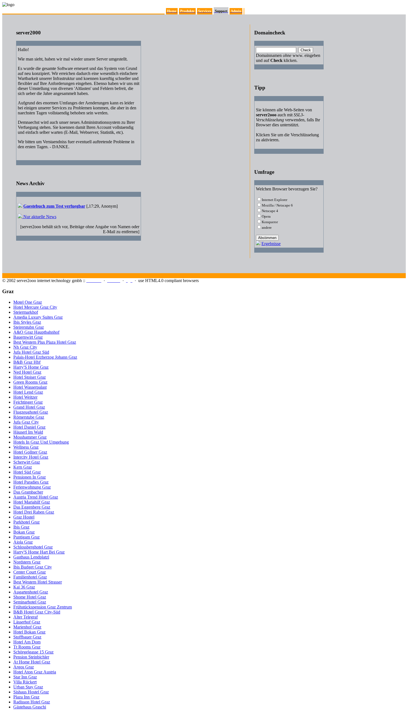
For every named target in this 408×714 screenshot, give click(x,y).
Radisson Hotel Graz (31, 702)
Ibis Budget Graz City (32, 567)
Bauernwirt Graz (28, 337)
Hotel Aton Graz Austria (34, 672)
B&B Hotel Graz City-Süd (36, 612)
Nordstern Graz (27, 562)
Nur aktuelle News (39, 216)
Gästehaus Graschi (29, 707)
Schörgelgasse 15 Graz (33, 652)
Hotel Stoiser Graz (29, 377)
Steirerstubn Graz (28, 327)
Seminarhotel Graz (29, 602)
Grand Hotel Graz (29, 407)
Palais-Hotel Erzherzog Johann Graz (45, 357)
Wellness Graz (26, 447)
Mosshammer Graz (30, 437)
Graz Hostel (23, 517)
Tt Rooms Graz (27, 647)
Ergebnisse (271, 243)
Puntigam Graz (26, 537)
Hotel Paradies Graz (31, 482)
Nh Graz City (25, 347)
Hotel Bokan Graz (29, 632)
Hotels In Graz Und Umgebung (41, 442)
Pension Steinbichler (31, 657)
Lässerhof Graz (26, 622)
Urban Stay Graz (28, 687)
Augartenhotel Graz (30, 592)
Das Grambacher (28, 492)
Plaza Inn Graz (26, 697)
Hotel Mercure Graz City (35, 307)
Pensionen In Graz (29, 477)
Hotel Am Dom (27, 642)
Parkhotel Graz (26, 522)
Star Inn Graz (25, 677)
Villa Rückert (25, 682)
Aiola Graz (23, 542)
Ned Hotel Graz (27, 372)
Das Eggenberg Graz (31, 507)
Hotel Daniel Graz (29, 427)
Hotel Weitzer (25, 397)
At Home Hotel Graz (31, 662)
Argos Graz (23, 667)
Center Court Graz (29, 572)
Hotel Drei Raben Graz (33, 512)
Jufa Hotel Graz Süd (31, 352)
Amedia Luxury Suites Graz (38, 317)
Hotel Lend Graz (28, 392)
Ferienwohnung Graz (32, 487)
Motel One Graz (27, 302)
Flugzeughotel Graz (30, 412)
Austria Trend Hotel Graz (35, 497)
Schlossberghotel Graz (33, 547)
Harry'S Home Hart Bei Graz (39, 552)
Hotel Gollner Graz (30, 452)
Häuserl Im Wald (28, 432)
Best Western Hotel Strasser (37, 582)
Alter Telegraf (25, 617)
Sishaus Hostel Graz (31, 692)
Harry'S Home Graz (31, 367)
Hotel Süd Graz (27, 472)
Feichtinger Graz (28, 402)
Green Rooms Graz (30, 382)
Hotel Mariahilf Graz (31, 502)
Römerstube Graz (28, 417)
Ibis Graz (21, 527)
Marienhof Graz (27, 627)
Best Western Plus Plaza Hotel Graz (44, 342)
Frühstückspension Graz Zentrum (42, 607)
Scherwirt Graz (26, 462)
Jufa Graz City (26, 422)
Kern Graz (22, 467)
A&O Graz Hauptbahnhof (36, 332)
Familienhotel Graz (30, 577)
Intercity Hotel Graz (30, 457)
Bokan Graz (24, 532)
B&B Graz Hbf (27, 362)
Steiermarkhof (25, 312)
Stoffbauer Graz (27, 637)
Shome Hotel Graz (29, 597)
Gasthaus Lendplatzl (31, 557)
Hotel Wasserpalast (30, 387)
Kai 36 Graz (24, 587)
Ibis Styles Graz (27, 322)
